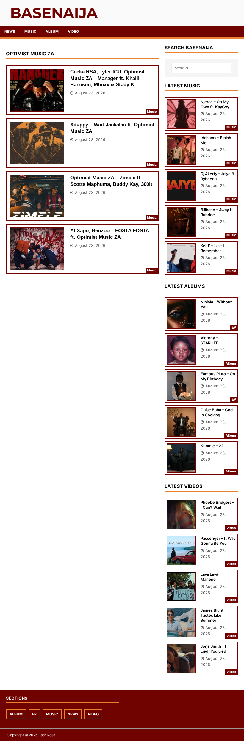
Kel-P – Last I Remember (212, 248)
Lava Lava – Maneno (211, 577)
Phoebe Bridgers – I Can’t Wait (217, 505)
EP (34, 714)
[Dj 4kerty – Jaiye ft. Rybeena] (181, 196)
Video (73, 31)
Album (52, 31)
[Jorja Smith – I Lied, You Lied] (181, 669)
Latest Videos (183, 486)
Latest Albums (185, 286)
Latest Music (182, 86)
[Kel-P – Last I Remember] (181, 268)
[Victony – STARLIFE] (181, 360)
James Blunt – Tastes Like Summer (213, 615)
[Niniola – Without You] (181, 324)
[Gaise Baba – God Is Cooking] (181, 432)
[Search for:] (201, 68)
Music (30, 31)
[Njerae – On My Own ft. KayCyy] (181, 124)
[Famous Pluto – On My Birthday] (181, 396)
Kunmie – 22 (212, 445)
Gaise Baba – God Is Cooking (217, 412)
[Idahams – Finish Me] (181, 160)
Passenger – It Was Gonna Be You (218, 541)
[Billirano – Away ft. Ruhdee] (181, 232)
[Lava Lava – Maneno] (181, 597)
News (9, 31)
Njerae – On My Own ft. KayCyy (215, 104)
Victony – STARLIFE (209, 340)
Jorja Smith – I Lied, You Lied (213, 649)
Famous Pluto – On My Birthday (218, 376)
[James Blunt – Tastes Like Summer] (181, 633)
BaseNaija (46, 735)
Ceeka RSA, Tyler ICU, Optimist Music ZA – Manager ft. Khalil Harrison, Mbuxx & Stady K (107, 78)
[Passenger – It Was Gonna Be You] (181, 561)
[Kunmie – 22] (181, 468)
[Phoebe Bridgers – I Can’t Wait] (181, 525)
